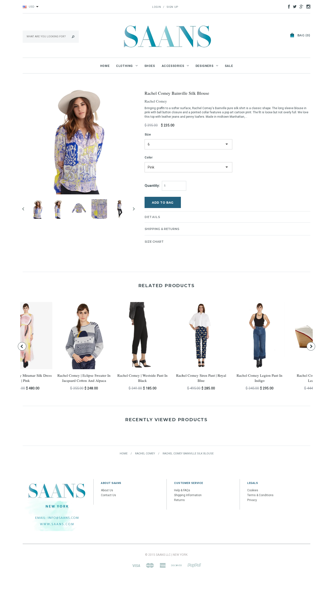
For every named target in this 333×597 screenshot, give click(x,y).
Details (152, 217)
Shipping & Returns (162, 229)
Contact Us (108, 495)
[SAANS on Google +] (300, 6)
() (303, 35)
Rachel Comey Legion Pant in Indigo (108, 378)
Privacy (252, 500)
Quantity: (152, 185)
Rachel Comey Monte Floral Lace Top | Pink (283, 378)
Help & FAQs (182, 490)
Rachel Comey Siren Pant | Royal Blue (50, 378)
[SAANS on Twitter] (293, 6)
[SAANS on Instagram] (307, 6)
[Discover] (176, 565)
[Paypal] (194, 565)
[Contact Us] (57, 505)
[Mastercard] (150, 565)
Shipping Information (188, 495)
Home (123, 453)
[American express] (163, 565)
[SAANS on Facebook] (287, 6)
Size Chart (154, 241)
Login (156, 7)
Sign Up (172, 7)
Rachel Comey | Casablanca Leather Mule (166, 378)
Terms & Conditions (260, 495)
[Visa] (136, 565)
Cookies (252, 490)
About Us (107, 490)
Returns (179, 500)
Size (148, 134)
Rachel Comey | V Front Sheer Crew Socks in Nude (225, 378)
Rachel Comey (156, 101)
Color (149, 157)
